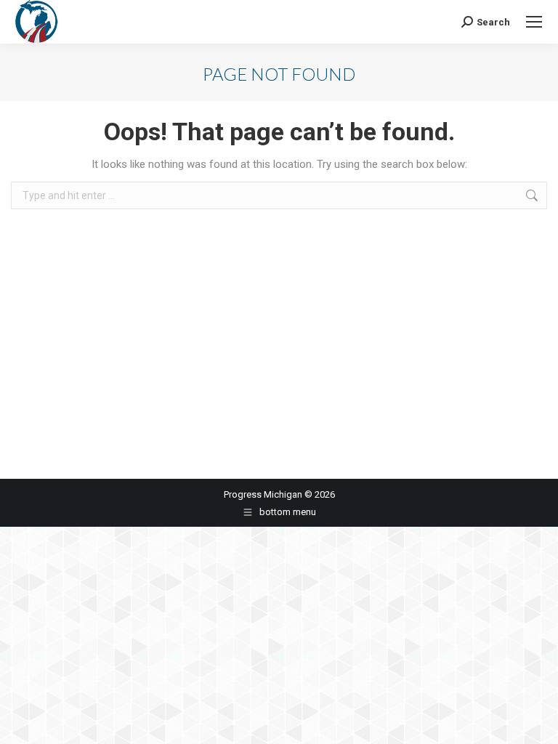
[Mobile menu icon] (534, 21)
